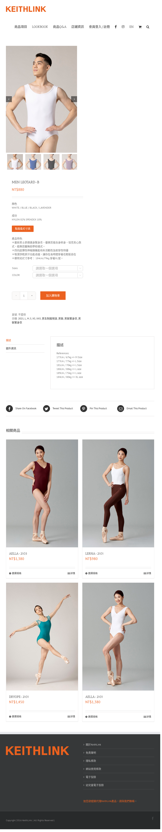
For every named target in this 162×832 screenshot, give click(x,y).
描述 (8, 340)
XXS (38, 318)
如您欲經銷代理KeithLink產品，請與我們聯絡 (109, 801)
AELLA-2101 (94, 697)
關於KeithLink (93, 744)
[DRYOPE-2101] (42, 636)
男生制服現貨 (49, 318)
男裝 (60, 318)
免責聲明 (91, 752)
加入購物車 (53, 295)
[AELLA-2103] (42, 493)
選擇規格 (16, 573)
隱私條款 (91, 760)
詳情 (72, 573)
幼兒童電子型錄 (95, 785)
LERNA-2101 (94, 553)
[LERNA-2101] (118, 493)
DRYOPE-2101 (19, 697)
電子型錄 (91, 777)
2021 (21, 318)
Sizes (15, 268)
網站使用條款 (93, 769)
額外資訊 (11, 348)
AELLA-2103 (18, 553)
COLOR (16, 275)
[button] (147, 26)
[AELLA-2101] (118, 637)
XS (33, 318)
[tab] (25, 340)
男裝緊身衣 (70, 318)
